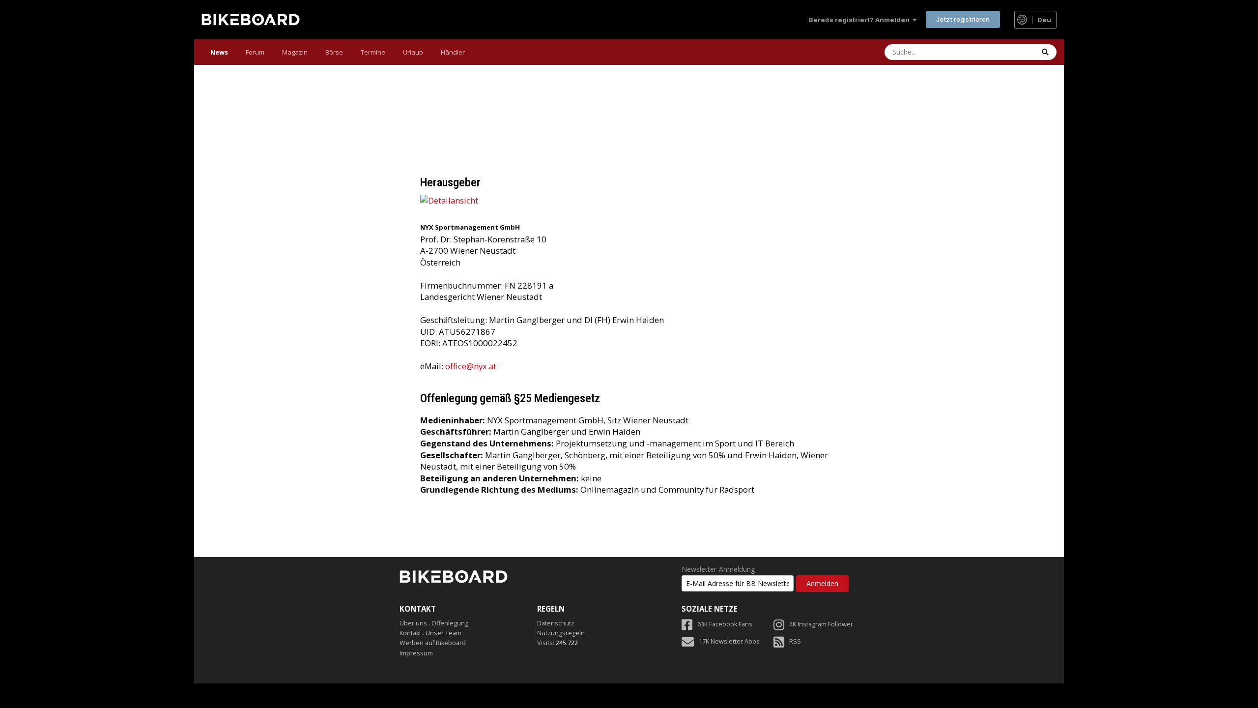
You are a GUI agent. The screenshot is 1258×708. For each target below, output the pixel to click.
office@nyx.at (470, 366)
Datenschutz (555, 623)
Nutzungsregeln (561, 633)
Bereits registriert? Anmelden (861, 20)
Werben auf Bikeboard (433, 643)
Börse (334, 52)
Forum (255, 52)
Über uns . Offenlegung (434, 623)
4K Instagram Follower (821, 624)
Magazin (295, 52)
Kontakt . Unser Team (430, 633)
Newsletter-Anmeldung (718, 569)
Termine (373, 52)
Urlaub (413, 52)
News (219, 52)
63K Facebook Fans (724, 624)
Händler (453, 52)
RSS (795, 641)
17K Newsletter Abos (729, 641)
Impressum (416, 653)
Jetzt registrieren (963, 19)
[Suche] (1045, 52)
